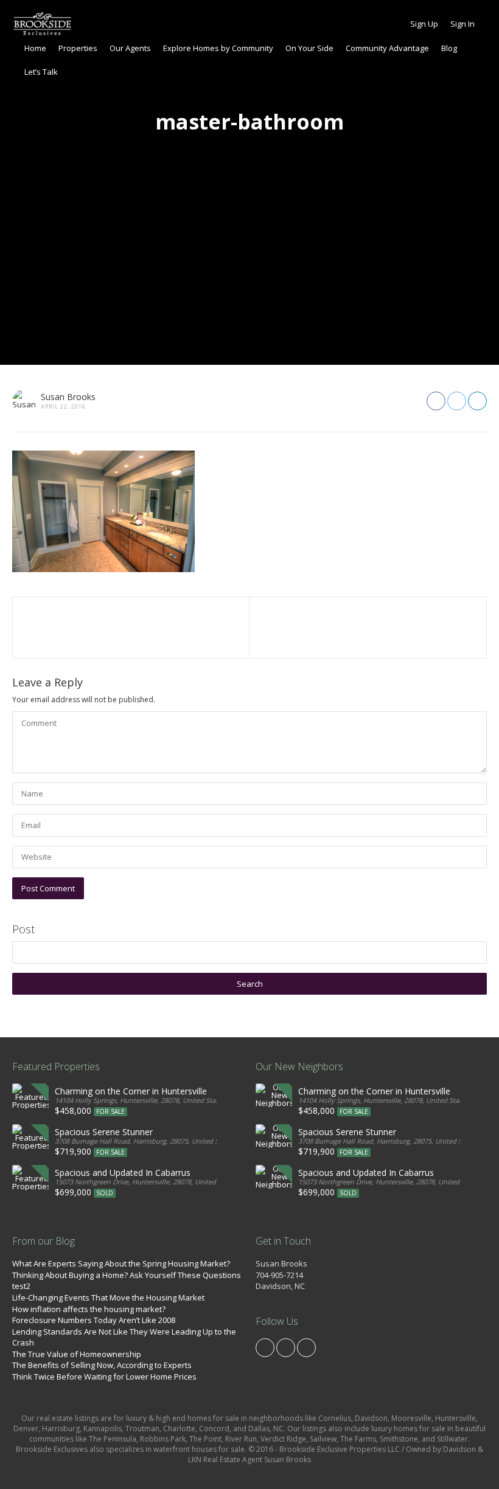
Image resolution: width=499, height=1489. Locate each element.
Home (35, 48)
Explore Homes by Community (218, 48)
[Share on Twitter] (456, 401)
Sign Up (424, 23)
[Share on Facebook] (436, 401)
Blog (449, 48)
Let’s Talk (41, 71)
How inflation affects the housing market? (89, 1309)
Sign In (462, 23)
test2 (21, 1285)
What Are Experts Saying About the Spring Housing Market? (121, 1263)
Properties (77, 48)
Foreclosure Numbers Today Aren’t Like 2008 (93, 1320)
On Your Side (309, 48)
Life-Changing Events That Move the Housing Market (108, 1297)
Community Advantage (387, 48)
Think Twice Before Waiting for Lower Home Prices (104, 1376)
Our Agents (130, 48)
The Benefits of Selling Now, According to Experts (102, 1364)
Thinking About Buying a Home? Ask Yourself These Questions (126, 1275)
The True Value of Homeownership (76, 1354)
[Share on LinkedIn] (477, 401)
